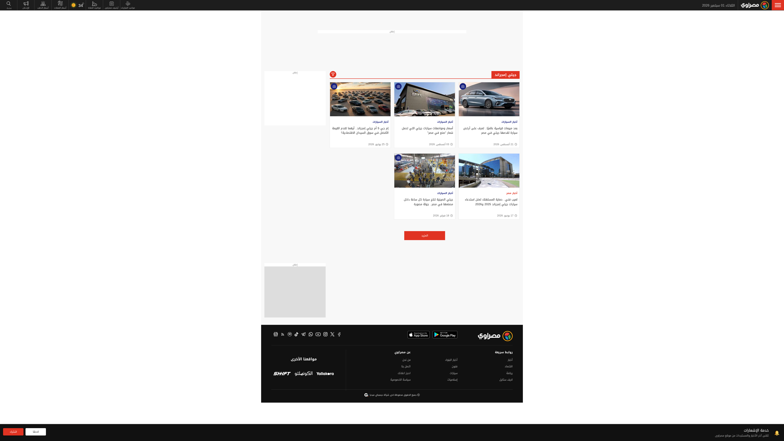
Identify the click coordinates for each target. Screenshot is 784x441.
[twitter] (332, 335)
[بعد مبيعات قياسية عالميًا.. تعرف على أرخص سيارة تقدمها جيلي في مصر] (489, 99)
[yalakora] (325, 374)
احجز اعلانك (404, 373)
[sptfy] (290, 335)
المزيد (424, 235)
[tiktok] (296, 335)
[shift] (282, 374)
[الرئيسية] (755, 5)
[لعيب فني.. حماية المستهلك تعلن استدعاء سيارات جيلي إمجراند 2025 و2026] (489, 171)
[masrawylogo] (492, 336)
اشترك (13, 431)
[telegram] (303, 335)
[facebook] (339, 335)
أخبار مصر (511, 193)
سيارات (454, 373)
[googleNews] (276, 335)
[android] (445, 334)
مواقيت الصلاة (94, 8)
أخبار (510, 359)
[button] (778, 5)
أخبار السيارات (509, 122)
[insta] (325, 335)
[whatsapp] (311, 335)
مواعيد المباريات (128, 8)
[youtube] (318, 335)
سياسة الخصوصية (400, 379)
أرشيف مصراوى (111, 8)
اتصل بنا (406, 366)
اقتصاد (509, 366)
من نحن (406, 359)
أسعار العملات (60, 8)
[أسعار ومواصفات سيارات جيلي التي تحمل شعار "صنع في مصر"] (424, 99)
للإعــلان (25, 8)
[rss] (283, 335)
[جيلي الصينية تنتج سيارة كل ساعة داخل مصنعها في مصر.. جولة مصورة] (424, 171)
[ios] (419, 334)
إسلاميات (452, 379)
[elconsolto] (303, 374)
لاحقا (36, 431)
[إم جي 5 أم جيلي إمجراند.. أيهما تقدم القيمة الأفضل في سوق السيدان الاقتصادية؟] (360, 99)
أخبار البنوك (451, 359)
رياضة (509, 373)
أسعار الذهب (43, 8)
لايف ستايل (506, 379)
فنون (455, 366)
